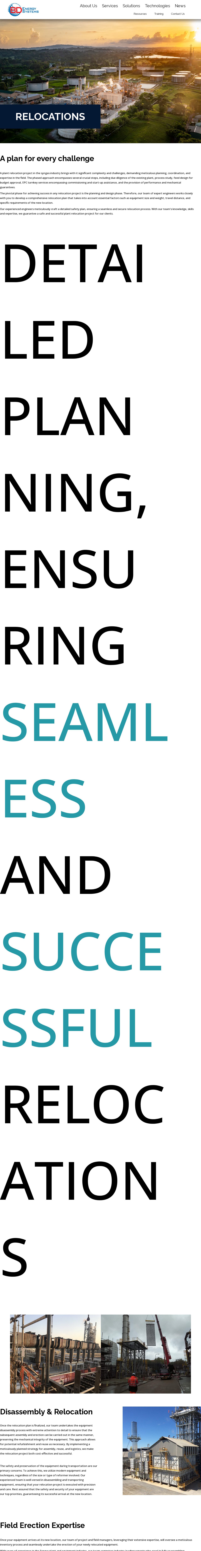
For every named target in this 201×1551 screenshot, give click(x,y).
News (180, 5)
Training (158, 13)
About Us (88, 5)
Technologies (157, 5)
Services (110, 5)
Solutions (131, 5)
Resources (140, 13)
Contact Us (178, 13)
